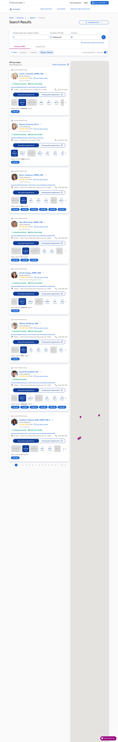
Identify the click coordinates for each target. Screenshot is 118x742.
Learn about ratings (42, 78)
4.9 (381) (30, 424)
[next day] (65, 102)
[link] (75, 3)
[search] (104, 37)
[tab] (19, 47)
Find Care (20, 18)
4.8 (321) (30, 129)
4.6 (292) (30, 277)
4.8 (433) (30, 328)
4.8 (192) (30, 376)
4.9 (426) (30, 226)
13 (55, 465)
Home (11, 18)
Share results (93, 22)
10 (45, 465)
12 (52, 465)
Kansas (32, 18)
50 (62, 465)
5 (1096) (30, 78)
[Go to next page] (65, 465)
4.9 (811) (30, 179)
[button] (106, 52)
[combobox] (32, 37)
